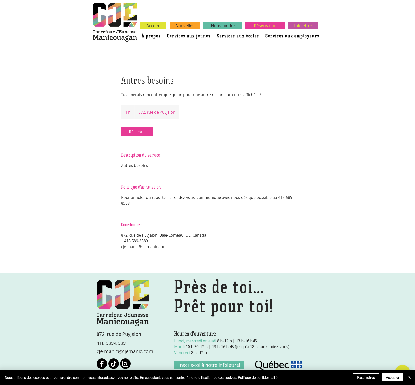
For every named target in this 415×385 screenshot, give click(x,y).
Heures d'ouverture (195, 334)
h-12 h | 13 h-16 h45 (215, 340)
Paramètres (366, 377)
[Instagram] (125, 363)
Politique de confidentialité (258, 377)
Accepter (392, 377)
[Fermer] (409, 377)
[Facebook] (102, 363)
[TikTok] (113, 363)
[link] (137, 131)
